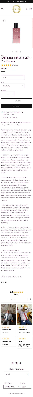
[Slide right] (21, 52)
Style (2, 82)
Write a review (14, 299)
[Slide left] (12, 52)
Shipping (3, 70)
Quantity (3, 90)
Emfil (13, 393)
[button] (2, 9)
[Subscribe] (27, 374)
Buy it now (16, 106)
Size (2, 74)
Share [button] (5, 282)
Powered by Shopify (19, 393)
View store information (10, 117)
